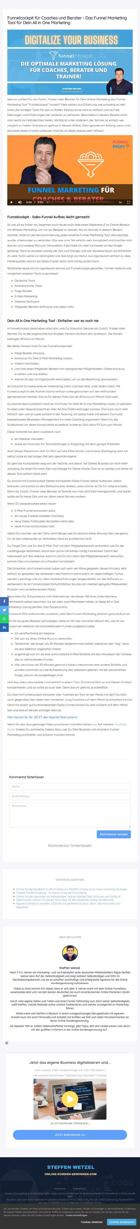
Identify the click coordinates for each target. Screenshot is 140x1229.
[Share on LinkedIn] (4, 627)
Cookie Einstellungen (76, 1215)
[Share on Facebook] (4, 601)
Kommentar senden (114, 834)
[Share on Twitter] (4, 610)
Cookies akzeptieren (121, 1222)
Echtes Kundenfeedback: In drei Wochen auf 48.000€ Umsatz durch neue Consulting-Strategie (71, 889)
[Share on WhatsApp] (4, 618)
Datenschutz (79, 1188)
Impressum (60, 1188)
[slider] (19, 190)
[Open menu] (6, 1042)
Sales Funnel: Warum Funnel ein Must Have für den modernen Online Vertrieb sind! (64, 900)
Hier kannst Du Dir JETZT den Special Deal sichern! (42, 717)
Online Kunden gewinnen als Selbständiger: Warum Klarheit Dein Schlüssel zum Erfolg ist (68, 896)
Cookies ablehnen (92, 1222)
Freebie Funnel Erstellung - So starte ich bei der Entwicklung (51, 892)
